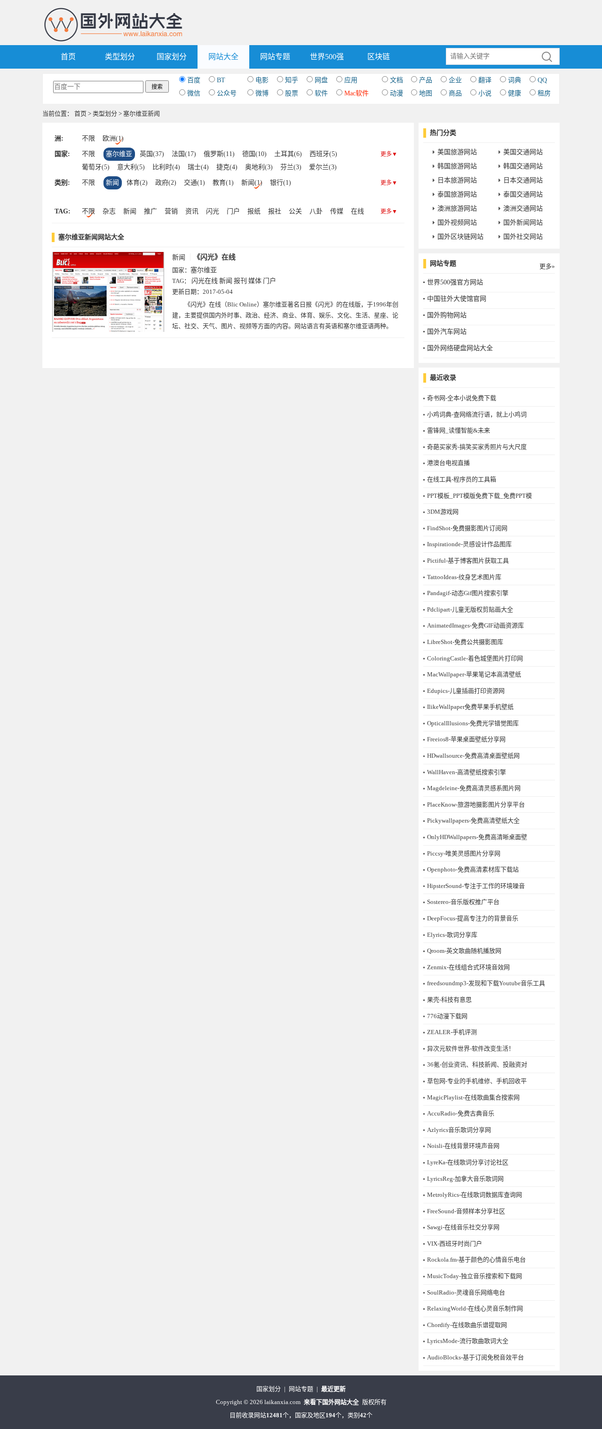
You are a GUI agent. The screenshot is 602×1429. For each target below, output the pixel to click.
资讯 (191, 211)
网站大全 (223, 57)
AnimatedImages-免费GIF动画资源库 (475, 625)
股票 (291, 93)
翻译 (484, 80)
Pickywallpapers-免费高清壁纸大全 (473, 820)
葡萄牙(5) (96, 167)
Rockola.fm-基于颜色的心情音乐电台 (476, 1259)
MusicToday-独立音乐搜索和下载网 (474, 1276)
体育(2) (137, 182)
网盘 (321, 80)
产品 (425, 80)
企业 (455, 80)
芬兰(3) (290, 167)
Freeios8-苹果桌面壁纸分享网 (466, 739)
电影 (262, 80)
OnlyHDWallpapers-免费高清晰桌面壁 (477, 836)
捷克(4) (227, 167)
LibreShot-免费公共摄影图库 (465, 641)
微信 (193, 93)
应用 (350, 80)
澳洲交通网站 (523, 208)
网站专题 (275, 57)
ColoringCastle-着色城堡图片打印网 (475, 658)
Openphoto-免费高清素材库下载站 (473, 869)
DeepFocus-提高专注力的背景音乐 (472, 918)
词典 (514, 80)
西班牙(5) (323, 153)
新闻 (112, 182)
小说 (484, 93)
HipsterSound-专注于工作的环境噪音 (476, 885)
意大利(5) (131, 167)
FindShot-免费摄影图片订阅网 (467, 528)
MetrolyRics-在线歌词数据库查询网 (474, 1194)
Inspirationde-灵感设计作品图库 (469, 544)
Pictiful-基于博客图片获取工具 (468, 560)
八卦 (316, 211)
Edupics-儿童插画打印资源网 (466, 690)
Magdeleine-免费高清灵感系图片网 (474, 788)
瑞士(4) (198, 167)
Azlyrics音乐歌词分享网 (459, 1129)
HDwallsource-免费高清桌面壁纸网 (473, 755)
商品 (455, 93)
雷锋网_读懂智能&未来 (458, 430)
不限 (88, 138)
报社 (274, 211)
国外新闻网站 (523, 222)
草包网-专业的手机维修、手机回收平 (477, 1080)
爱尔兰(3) (323, 167)
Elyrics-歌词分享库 (452, 934)
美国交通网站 (523, 152)
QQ (542, 80)
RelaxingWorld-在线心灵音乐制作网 (475, 1308)
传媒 (336, 211)
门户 (233, 211)
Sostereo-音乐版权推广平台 (463, 901)
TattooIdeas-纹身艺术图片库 (464, 577)
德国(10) (254, 153)
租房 (544, 93)
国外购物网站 (447, 315)
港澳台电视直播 (448, 462)
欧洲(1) (113, 138)
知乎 (291, 80)
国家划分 (172, 57)
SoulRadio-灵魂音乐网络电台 (466, 1292)
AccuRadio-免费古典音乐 (460, 1113)
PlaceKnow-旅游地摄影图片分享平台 (476, 804)
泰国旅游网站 (457, 194)
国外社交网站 (523, 236)
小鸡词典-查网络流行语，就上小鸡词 (477, 414)
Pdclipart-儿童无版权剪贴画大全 (470, 609)
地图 (425, 93)
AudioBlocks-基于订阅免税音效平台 (475, 1357)
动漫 (396, 93)
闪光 (212, 211)
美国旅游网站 (457, 152)
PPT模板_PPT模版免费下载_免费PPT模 (479, 495)
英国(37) (152, 153)
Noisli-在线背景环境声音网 (463, 1145)
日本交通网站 (523, 180)
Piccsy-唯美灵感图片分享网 (463, 853)
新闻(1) (251, 182)
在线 (357, 211)
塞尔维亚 (119, 153)
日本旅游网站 (457, 180)
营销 (171, 211)
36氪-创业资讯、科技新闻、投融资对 (477, 1064)
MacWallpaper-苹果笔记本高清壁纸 (474, 674)
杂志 (109, 211)
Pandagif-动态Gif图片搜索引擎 (467, 593)
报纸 (254, 211)
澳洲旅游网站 (457, 208)
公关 (295, 211)
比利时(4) (166, 167)
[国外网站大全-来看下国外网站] (114, 11)
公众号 (227, 93)
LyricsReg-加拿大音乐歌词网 (465, 1178)
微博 (262, 93)
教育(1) (223, 182)
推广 (150, 211)
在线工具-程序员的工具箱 (461, 479)
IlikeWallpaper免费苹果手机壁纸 (470, 706)
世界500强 (327, 57)
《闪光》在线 (214, 257)
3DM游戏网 (443, 511)
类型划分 (120, 57)
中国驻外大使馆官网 (456, 298)
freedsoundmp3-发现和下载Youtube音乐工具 (486, 983)
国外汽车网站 (447, 331)
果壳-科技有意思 (449, 999)
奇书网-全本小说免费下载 (461, 397)
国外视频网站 (457, 222)
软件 (321, 93)
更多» (547, 266)
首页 (68, 57)
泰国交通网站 (523, 194)
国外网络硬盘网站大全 (460, 348)
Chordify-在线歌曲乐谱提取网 (467, 1324)
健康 (514, 93)
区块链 (378, 57)
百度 (193, 80)
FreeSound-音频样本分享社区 (466, 1211)
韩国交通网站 (523, 166)
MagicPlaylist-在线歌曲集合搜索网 (473, 1097)
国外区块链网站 (460, 236)
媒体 (254, 280)
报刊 (240, 280)
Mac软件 (356, 93)
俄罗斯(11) (219, 153)
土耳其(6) (288, 153)
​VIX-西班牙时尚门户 (454, 1243)
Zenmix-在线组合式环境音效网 (468, 967)
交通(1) (194, 182)
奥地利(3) (259, 167)
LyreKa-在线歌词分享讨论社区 (467, 1162)
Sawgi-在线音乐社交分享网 (463, 1227)
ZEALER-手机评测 (452, 1032)
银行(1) (280, 182)
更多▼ (388, 154)
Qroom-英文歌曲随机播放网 (464, 950)
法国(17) (184, 153)
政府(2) (165, 182)
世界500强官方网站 (455, 282)
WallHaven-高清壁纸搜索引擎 (466, 772)
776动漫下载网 (447, 1016)
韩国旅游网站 (457, 166)
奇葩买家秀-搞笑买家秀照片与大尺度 (477, 446)
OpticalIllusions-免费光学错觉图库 (473, 723)
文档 (396, 80)
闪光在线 (204, 280)
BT (221, 80)
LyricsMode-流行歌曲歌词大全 (467, 1340)
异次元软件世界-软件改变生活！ (471, 1048)
